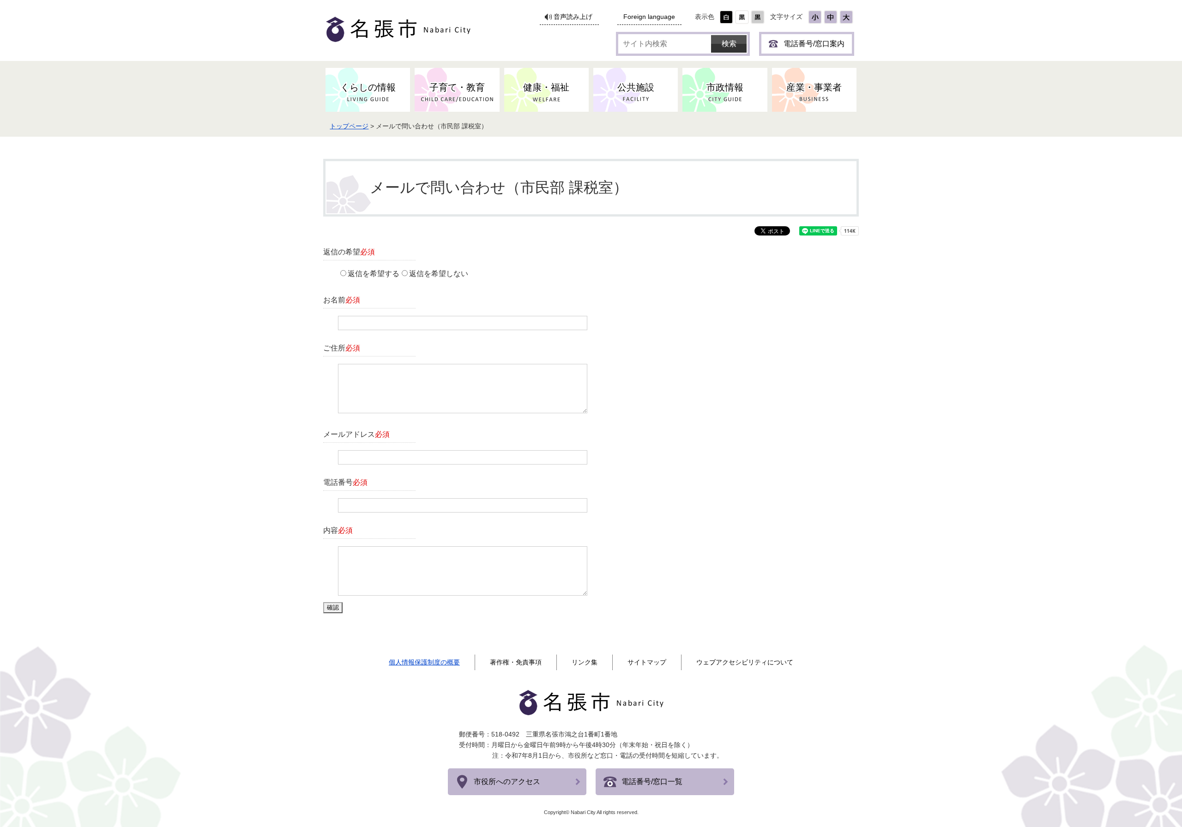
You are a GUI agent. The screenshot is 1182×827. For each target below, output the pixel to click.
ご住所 (341, 348)
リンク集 (584, 662)
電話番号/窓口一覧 (651, 781)
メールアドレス (356, 434)
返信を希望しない (438, 274)
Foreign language (649, 16)
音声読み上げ (573, 16)
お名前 (341, 300)
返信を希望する (373, 274)
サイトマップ (646, 662)
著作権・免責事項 (516, 662)
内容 (338, 530)
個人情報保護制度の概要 (424, 662)
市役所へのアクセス (507, 781)
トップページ (349, 126)
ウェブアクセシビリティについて (744, 662)
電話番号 (345, 482)
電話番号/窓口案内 (814, 44)
